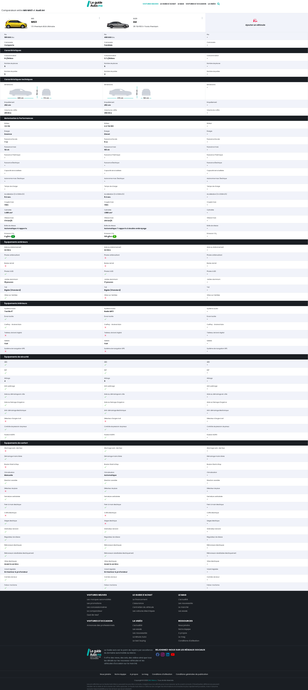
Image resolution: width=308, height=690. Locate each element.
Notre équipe (184, 629)
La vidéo (212, 4)
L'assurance (138, 603)
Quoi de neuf (93, 614)
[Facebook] (157, 654)
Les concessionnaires (97, 607)
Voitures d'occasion (196, 4)
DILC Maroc (152, 680)
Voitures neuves (150, 4)
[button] (99, 18)
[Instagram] (162, 654)
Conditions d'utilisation (188, 640)
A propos (182, 633)
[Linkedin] (168, 654)
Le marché (183, 607)
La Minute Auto (139, 636)
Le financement (140, 599)
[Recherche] (218, 3)
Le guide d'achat (168, 4)
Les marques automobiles (99, 599)
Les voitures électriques (144, 611)
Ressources (185, 620)
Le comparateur (94, 611)
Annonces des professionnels (101, 625)
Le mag (181, 4)
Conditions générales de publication (192, 674)
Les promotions (94, 603)
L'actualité (183, 599)
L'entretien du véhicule (143, 607)
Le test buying (139, 640)
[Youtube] (173, 654)
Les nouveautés (185, 603)
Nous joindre (184, 625)
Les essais (182, 611)
